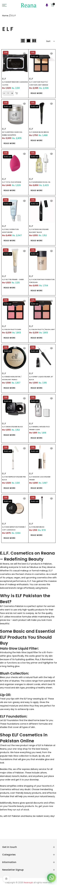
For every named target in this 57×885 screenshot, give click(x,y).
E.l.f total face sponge (11, 182)
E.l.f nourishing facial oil (39, 182)
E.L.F (4, 78)
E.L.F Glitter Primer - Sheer (13, 279)
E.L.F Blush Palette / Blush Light (42, 329)
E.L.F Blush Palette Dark (11, 329)
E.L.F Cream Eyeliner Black (12, 427)
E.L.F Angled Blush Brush (39, 132)
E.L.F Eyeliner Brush (36, 527)
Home (5, 15)
